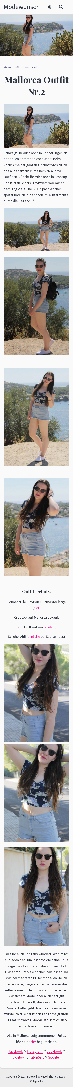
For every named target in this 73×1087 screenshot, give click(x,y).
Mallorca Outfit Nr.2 (36, 85)
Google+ (54, 1057)
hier (36, 607)
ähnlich (50, 627)
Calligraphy (36, 1081)
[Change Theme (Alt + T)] (49, 7)
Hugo (44, 1077)
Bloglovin (19, 1057)
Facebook (15, 1051)
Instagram (35, 1051)
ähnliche (34, 636)
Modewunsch (22, 7)
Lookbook (54, 1051)
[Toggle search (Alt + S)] (61, 7)
